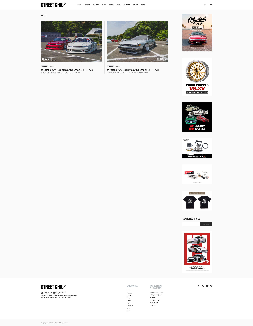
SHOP (128, 298)
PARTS (129, 301)
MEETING (44, 66)
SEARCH (206, 224)
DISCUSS (129, 295)
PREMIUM (130, 306)
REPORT (129, 293)
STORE (129, 311)
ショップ (152, 305)
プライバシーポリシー (156, 295)
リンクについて (154, 300)
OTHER (129, 308)
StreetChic (55, 323)
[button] (205, 5)
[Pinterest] (211, 286)
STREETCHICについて (157, 292)
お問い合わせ (154, 302)
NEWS (128, 303)
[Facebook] (207, 286)
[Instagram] (203, 286)
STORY (129, 290)
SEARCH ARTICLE (191, 218)
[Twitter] (198, 286)
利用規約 (152, 297)
